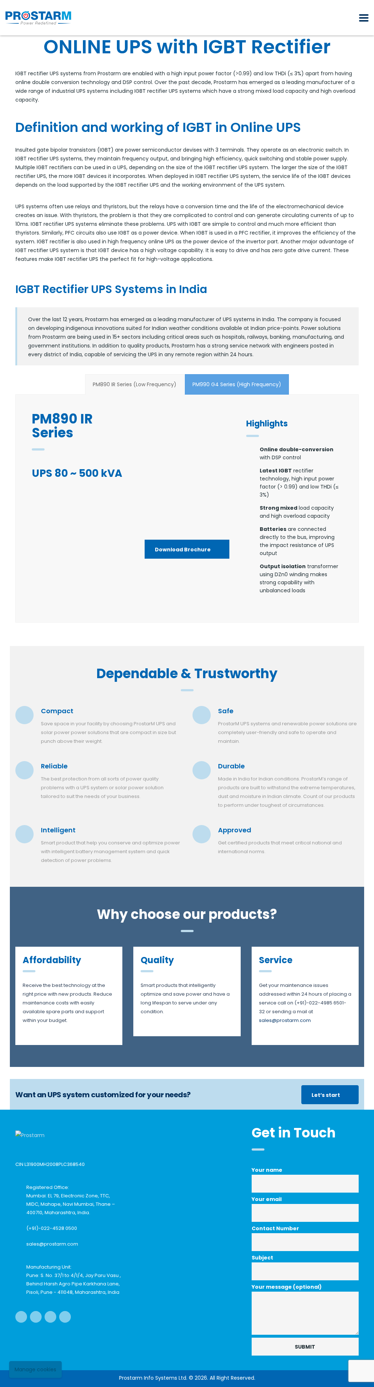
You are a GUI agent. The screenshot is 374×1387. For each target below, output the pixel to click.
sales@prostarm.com (52, 1243)
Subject (262, 1257)
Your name (267, 1170)
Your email (267, 1199)
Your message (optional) (287, 1287)
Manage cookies (35, 1369)
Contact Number (275, 1228)
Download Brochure (183, 549)
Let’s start (326, 1095)
